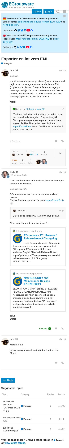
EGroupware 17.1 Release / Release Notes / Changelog (40, 237)
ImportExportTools (22, 126)
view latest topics (14, 442)
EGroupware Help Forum (29, 231)
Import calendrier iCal (12, 419)
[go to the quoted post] (62, 210)
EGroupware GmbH (19, 175)
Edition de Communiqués (10, 429)
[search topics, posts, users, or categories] (58, 11)
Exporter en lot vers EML (25, 59)
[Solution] (49, 328)
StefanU (30, 109)
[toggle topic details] (60, 153)
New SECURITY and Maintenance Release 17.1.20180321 (37, 280)
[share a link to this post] (62, 141)
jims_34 (14, 70)
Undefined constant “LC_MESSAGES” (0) (11, 406)
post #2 (41, 109)
